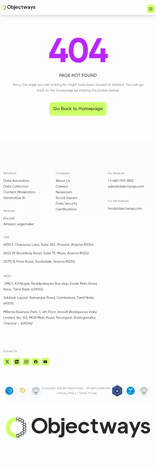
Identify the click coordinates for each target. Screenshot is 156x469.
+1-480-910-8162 (120, 181)
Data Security (66, 203)
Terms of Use (87, 393)
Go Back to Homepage (78, 109)
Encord (8, 218)
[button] (151, 9)
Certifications (66, 209)
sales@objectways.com (126, 186)
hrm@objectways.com (125, 208)
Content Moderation (19, 192)
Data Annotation (16, 181)
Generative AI (14, 198)
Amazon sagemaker (18, 224)
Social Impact (66, 198)
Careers (62, 186)
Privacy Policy (67, 393)
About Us (63, 181)
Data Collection (15, 186)
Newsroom (64, 192)
